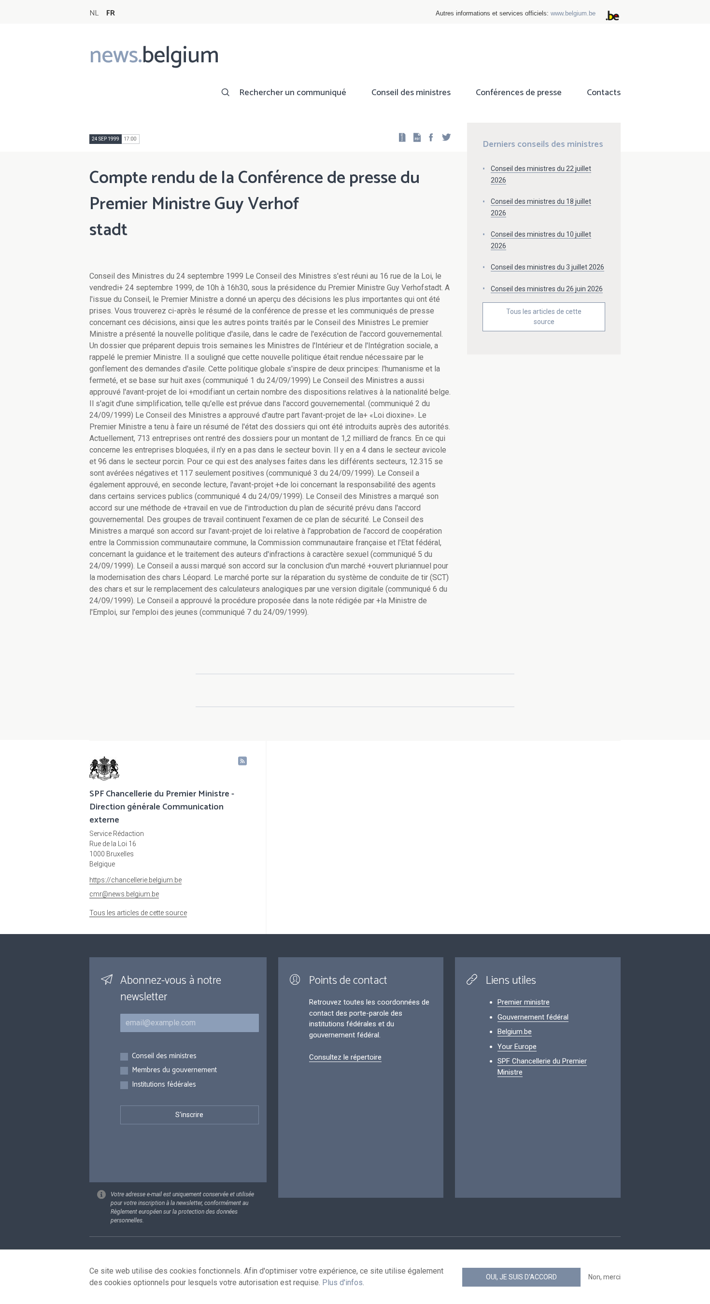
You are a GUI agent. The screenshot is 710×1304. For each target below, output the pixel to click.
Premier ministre (523, 1002)
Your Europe (517, 1046)
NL (94, 13)
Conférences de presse (519, 92)
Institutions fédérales (164, 1085)
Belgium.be (514, 1031)
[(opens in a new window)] (428, 136)
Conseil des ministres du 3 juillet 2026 (547, 267)
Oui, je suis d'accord (521, 1277)
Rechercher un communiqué (292, 92)
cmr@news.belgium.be (124, 894)
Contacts (604, 92)
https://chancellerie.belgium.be (135, 880)
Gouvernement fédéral (532, 1017)
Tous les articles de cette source (544, 317)
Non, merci (604, 1277)
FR (110, 13)
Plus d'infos (342, 1282)
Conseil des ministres (411, 92)
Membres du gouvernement (174, 1070)
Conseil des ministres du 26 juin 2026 (547, 289)
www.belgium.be (573, 13)
